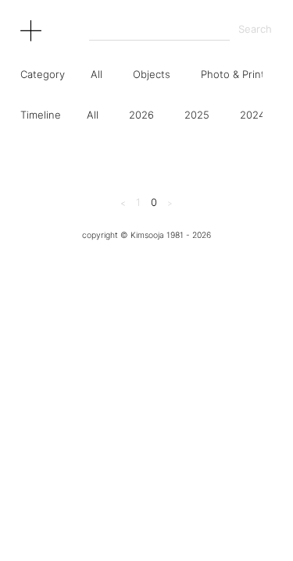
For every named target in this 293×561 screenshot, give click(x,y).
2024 (252, 114)
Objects (151, 74)
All (96, 74)
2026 (141, 114)
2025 (196, 114)
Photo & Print (233, 74)
